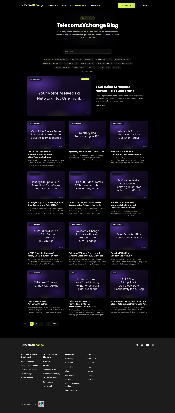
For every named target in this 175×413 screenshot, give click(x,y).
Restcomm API (71, 63)
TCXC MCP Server (50, 378)
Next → (55, 323)
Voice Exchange (27, 361)
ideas (116, 67)
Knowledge (76, 59)
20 (48, 323)
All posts (48, 59)
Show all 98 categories (87, 71)
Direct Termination (62, 67)
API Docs (68, 379)
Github (90, 371)
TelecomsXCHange (104, 63)
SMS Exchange (87, 63)
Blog (67, 371)
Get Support (70, 375)
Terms (90, 379)
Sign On (145, 5)
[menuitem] (54, 5)
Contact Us (127, 5)
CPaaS (88, 59)
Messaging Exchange (29, 365)
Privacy (90, 375)
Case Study (69, 367)
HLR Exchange (26, 373)
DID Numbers (79, 67)
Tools (91, 67)
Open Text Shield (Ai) (51, 373)
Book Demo (70, 363)
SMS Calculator (71, 390)
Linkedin (91, 363)
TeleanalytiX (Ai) (49, 369)
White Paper (70, 358)
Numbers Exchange (29, 369)
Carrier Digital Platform (52, 63)
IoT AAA (46, 365)
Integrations (48, 382)
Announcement (61, 59)
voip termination (122, 59)
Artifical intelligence (123, 63)
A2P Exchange (103, 67)
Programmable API (103, 59)
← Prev (25, 323)
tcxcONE (46, 361)
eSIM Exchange (27, 378)
